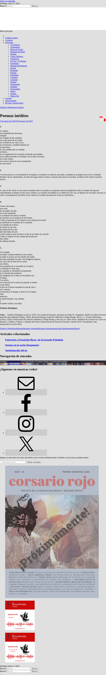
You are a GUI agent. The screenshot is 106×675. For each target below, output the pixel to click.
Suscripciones (10, 101)
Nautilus (13, 87)
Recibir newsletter (34, 462)
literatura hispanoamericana (49, 328)
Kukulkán (14, 75)
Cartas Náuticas (16, 56)
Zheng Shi (14, 96)
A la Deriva (15, 45)
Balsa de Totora (16, 49)
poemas (71, 328)
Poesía (77, 328)
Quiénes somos (11, 38)
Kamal (13, 68)
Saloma (13, 94)
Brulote (13, 54)
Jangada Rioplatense (18, 66)
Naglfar (13, 82)
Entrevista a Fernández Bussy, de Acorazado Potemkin (34, 339)
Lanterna (14, 77)
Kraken (13, 73)
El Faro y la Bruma (18, 61)
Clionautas (14, 59)
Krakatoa (14, 70)
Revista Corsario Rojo (14, 103)
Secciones (9, 42)
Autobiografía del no (16, 350)
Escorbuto (14, 63)
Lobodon (14, 80)
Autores (8, 98)
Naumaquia (15, 84)
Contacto (9, 40)
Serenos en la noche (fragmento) (22, 345)
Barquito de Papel (17, 52)
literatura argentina (30, 328)
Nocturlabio (15, 89)
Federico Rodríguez (8, 107)
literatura (19, 328)
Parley (13, 91)
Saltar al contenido (7, 1)
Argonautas (15, 47)
